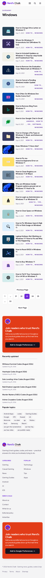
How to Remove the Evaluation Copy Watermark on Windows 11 (29, 68)
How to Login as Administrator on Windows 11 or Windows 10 (29, 198)
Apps (26, 478)
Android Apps (8, 414)
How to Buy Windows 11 (25, 262)
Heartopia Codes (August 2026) (14, 372)
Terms (11, 572)
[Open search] (34, 3)
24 (33, 296)
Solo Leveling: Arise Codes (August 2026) (18, 379)
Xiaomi (24, 423)
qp (25, 420)
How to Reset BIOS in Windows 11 (28, 250)
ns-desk (17, 420)
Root (5, 423)
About (18, 572)
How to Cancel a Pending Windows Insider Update (26, 81)
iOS (29, 124)
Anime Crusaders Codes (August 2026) (17, 400)
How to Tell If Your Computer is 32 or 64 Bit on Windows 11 (28, 275)
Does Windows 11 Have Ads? (27, 146)
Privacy (4, 572)
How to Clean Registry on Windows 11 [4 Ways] (26, 173)
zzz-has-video (9, 430)
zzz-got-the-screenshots (12, 427)
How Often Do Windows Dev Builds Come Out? (27, 95)
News (4, 473)
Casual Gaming (8, 469)
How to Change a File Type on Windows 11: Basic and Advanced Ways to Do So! (29, 135)
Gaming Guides (31, 414)
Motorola (7, 420)
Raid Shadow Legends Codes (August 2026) (19, 387)
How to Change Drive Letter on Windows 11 (28, 29)
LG (30, 417)
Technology (28, 465)
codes (19, 414)
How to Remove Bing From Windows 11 (26, 107)
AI (3, 486)
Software (37, 124)
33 (10, 301)
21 (16, 296)
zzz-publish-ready (24, 430)
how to (29, 33)
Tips (39, 202)
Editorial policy (7, 513)
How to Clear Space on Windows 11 (29, 212)
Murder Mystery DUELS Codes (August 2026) (19, 395)
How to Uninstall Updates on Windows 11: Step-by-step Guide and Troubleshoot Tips (29, 55)
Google (6, 417)
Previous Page (22, 290)
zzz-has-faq (29, 427)
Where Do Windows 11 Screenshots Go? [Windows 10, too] (28, 42)
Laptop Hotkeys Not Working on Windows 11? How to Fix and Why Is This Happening (29, 238)
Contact (5, 504)
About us (5, 500)
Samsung (14, 423)
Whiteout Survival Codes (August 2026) (17, 364)
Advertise (5, 517)
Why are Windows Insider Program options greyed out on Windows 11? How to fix (28, 186)
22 (21, 296)
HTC (14, 417)
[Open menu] (29, 3)
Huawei (22, 417)
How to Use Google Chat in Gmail (29, 118)
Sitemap (25, 572)
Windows (39, 33)
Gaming (5, 465)
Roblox (32, 420)
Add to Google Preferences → (22, 345)
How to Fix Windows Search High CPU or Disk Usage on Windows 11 (29, 225)
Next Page (22, 308)
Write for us (6, 509)
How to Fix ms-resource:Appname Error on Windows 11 (27, 160)
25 (38, 296)
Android (30, 121)
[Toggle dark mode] (40, 3)
